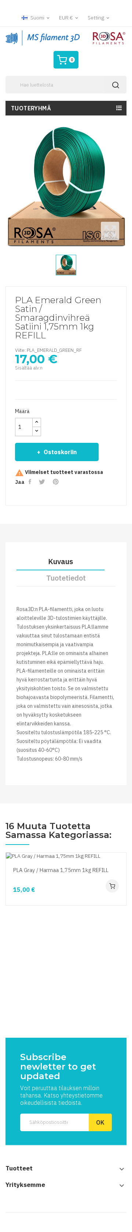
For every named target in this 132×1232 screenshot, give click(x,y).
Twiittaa (43, 481)
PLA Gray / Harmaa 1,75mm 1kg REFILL (61, 870)
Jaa (30, 481)
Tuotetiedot (66, 578)
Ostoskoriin (60, 452)
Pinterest (56, 481)
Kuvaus (60, 561)
